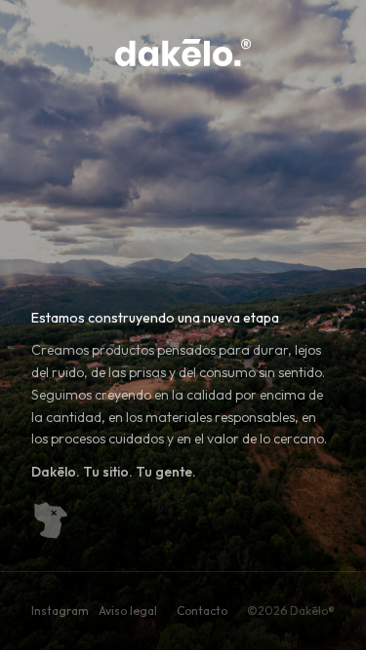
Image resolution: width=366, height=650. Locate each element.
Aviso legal (128, 610)
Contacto (202, 610)
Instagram (60, 610)
